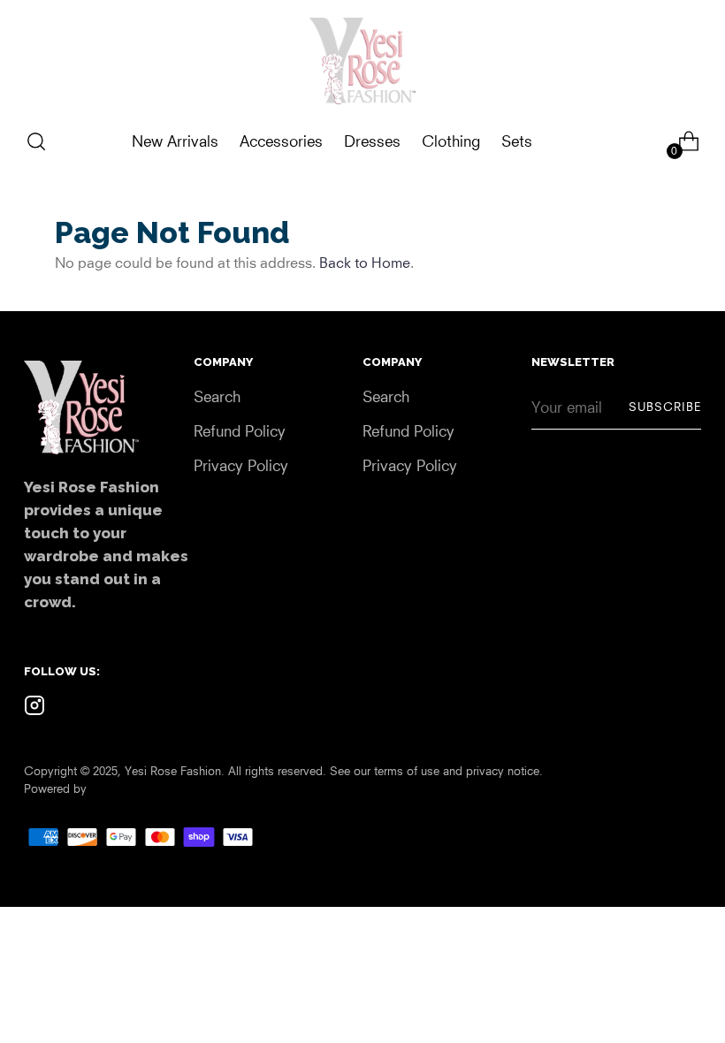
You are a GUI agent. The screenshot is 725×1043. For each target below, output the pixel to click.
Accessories (281, 141)
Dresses (372, 141)
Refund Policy (240, 431)
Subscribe (665, 407)
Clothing (451, 141)
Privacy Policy (241, 465)
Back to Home (364, 262)
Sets (516, 141)
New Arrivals (175, 141)
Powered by (55, 788)
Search (217, 396)
